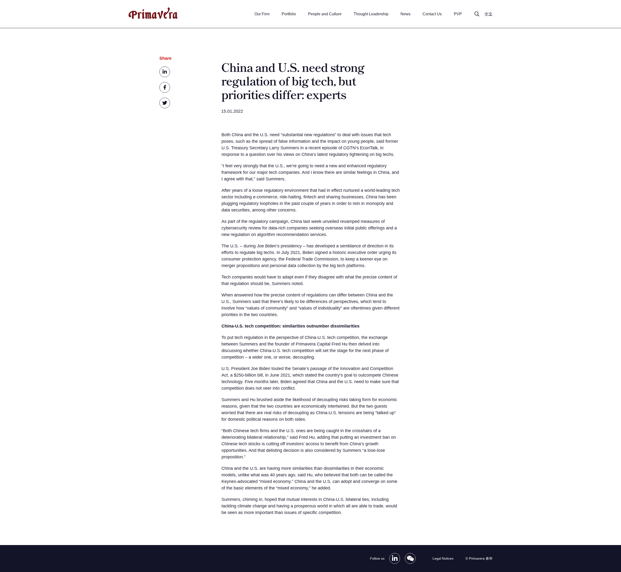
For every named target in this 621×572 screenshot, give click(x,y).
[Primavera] (153, 18)
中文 (488, 14)
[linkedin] (164, 72)
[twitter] (164, 103)
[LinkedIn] (394, 558)
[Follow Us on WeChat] (410, 558)
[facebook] (164, 87)
